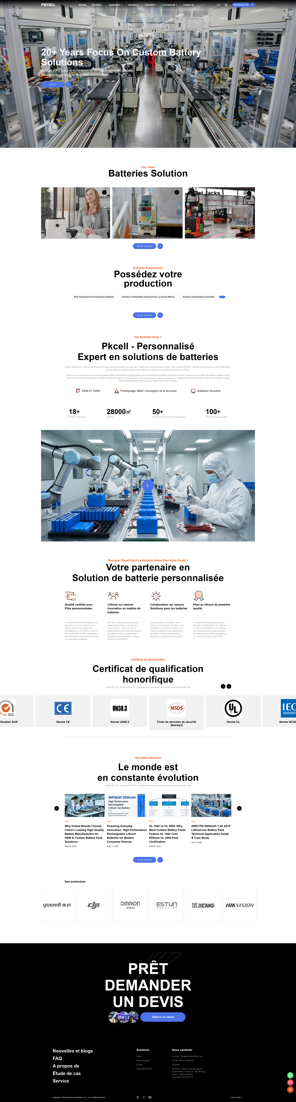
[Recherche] (218, 5)
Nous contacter (182, 1049)
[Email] (290, 1082)
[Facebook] (138, 1097)
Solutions (143, 1049)
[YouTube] (149, 1097)
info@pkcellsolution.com (192, 1056)
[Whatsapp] (290, 1075)
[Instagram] (143, 1097)
